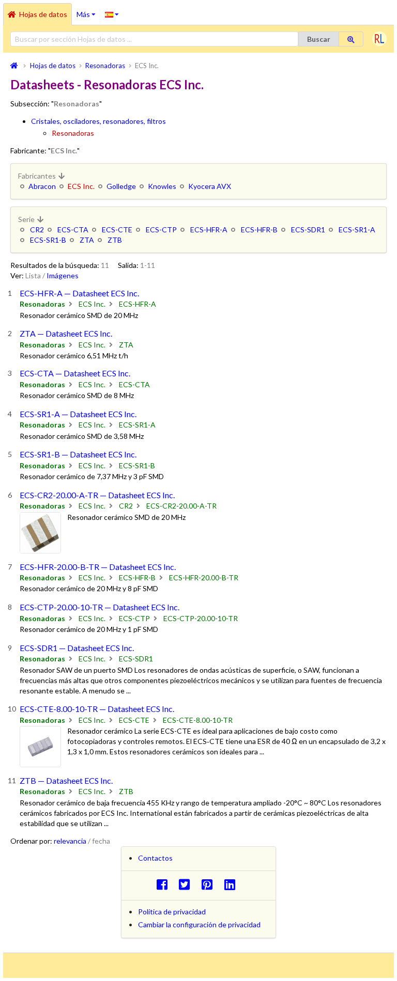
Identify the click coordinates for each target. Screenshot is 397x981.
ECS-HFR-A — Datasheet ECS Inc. (79, 293)
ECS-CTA (72, 229)
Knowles (162, 186)
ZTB (115, 239)
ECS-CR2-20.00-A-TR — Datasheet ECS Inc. (97, 495)
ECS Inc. (92, 303)
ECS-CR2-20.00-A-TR (181, 505)
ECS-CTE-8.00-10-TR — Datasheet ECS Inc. (97, 709)
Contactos (155, 857)
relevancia (70, 840)
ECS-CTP (161, 229)
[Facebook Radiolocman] (165, 884)
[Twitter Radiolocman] (187, 884)
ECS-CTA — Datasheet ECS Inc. (75, 373)
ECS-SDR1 (308, 229)
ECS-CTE (117, 229)
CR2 (37, 229)
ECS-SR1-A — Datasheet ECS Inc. (78, 414)
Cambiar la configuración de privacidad (199, 924)
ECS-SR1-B (48, 239)
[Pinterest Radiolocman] (210, 884)
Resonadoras (73, 133)
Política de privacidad (172, 911)
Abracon (42, 186)
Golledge (121, 186)
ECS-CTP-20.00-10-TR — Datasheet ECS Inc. (99, 607)
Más (88, 11)
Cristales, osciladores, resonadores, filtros (98, 121)
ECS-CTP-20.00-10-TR (200, 618)
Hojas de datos (43, 14)
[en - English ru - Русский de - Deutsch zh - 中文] (112, 14)
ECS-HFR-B (259, 229)
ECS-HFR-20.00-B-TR (203, 577)
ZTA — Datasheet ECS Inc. (66, 333)
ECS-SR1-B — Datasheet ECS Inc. (78, 454)
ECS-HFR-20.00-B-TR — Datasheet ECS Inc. (98, 567)
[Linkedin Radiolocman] (232, 884)
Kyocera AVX (209, 186)
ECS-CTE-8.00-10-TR (198, 720)
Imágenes (63, 275)
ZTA (87, 239)
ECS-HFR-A (208, 229)
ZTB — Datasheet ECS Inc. (66, 780)
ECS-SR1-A (357, 229)
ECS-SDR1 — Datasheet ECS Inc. (77, 648)
